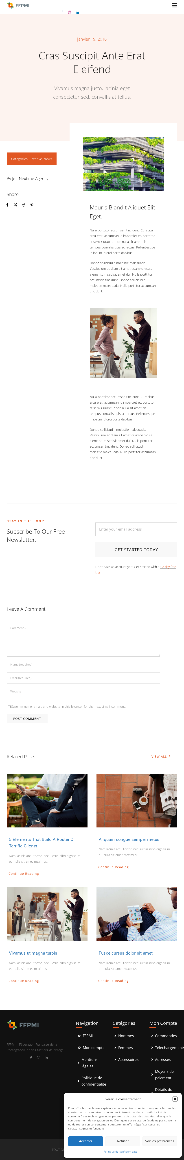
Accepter (85, 1141)
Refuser (123, 1141)
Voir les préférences (159, 1141)
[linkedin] (77, 12)
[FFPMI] (18, 3)
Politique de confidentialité (120, 1151)
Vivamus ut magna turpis (33, 953)
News (48, 159)
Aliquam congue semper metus (129, 839)
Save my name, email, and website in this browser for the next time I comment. (68, 706)
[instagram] (69, 12)
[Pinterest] (32, 205)
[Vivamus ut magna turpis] (47, 914)
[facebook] (62, 12)
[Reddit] (24, 205)
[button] (175, 1099)
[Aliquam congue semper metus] (136, 800)
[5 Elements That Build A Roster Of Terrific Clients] (47, 800)
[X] (15, 205)
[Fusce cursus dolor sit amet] (136, 914)
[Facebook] (7, 205)
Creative (35, 159)
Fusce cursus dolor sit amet (126, 953)
